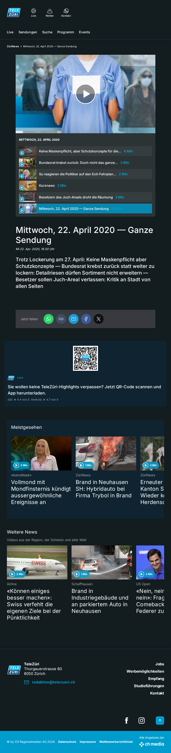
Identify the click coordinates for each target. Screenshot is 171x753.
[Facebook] (86, 319)
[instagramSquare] (141, 720)
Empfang (156, 678)
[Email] (74, 319)
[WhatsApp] (49, 319)
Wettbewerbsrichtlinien (116, 741)
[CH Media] (151, 743)
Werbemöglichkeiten (145, 671)
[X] (99, 319)
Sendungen (28, 32)
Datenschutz (67, 741)
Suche (47, 32)
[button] (61, 319)
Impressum (88, 741)
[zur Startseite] (13, 12)
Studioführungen (149, 686)
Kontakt (157, 693)
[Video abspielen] (85, 94)
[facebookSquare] (126, 720)
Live (10, 32)
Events (84, 32)
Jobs (159, 664)
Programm (65, 32)
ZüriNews (13, 46)
